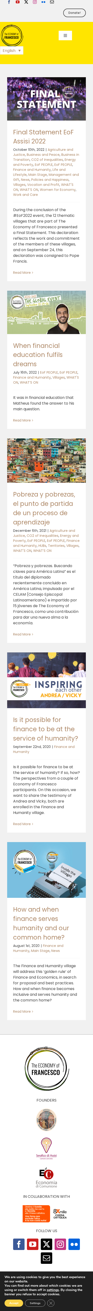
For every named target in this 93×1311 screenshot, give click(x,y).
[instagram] (35, 2)
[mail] (52, 2)
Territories (56, 545)
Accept (13, 1303)
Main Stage (37, 174)
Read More (22, 272)
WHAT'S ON (22, 550)
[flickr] (43, 2)
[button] (11, 50)
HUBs (42, 545)
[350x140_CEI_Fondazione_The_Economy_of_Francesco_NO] (46, 1206)
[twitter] (26, 2)
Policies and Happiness (50, 179)
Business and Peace (43, 154)
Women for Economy (58, 189)
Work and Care (25, 194)
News (25, 179)
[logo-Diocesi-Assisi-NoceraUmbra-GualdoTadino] (46, 1110)
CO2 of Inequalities (47, 159)
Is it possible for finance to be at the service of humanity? (45, 729)
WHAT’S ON (29, 189)
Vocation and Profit (43, 184)
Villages (19, 184)
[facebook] (9, 2)
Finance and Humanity (32, 169)
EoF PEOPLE (44, 164)
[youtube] (18, 2)
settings (53, 1290)
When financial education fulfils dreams (38, 355)
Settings (35, 1303)
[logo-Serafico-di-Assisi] (46, 1138)
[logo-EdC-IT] (46, 1167)
